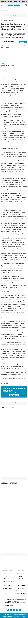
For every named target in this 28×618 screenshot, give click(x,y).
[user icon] (26, 6)
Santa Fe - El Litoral (20, 596)
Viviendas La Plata (7, 573)
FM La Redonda (7, 578)
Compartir (21, 42)
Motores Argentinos (7, 581)
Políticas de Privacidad (7, 590)
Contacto (7, 593)
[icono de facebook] (11, 610)
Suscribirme (14, 395)
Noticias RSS (21, 578)
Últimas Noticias (20, 573)
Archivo (20, 576)
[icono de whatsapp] (20, 610)
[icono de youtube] (7, 610)
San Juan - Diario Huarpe (20, 593)
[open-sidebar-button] (2, 5)
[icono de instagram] (17, 610)
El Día (9, 599)
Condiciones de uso (7, 588)
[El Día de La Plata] (14, 5)
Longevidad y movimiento (7, 20)
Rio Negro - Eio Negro (20, 590)
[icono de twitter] (14, 610)
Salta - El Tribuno (20, 588)
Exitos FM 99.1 (7, 576)
